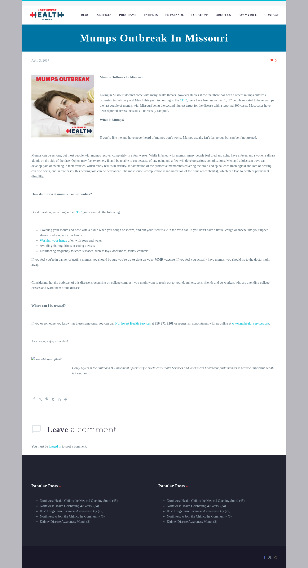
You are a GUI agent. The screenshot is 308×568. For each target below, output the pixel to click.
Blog (85, 15)
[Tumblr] (53, 399)
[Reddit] (65, 399)
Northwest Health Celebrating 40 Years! (66, 506)
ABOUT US (223, 15)
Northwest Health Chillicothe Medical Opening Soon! (75, 500)
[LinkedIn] (59, 399)
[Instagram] (275, 557)
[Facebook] (34, 399)
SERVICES (104, 15)
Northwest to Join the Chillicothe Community (70, 516)
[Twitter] (40, 399)
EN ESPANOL (174, 15)
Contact (271, 15)
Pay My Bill (247, 15)
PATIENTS (151, 15)
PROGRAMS (127, 15)
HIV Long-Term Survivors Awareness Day (68, 511)
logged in (55, 446)
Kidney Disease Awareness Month (62, 521)
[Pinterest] (46, 399)
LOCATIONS (199, 15)
